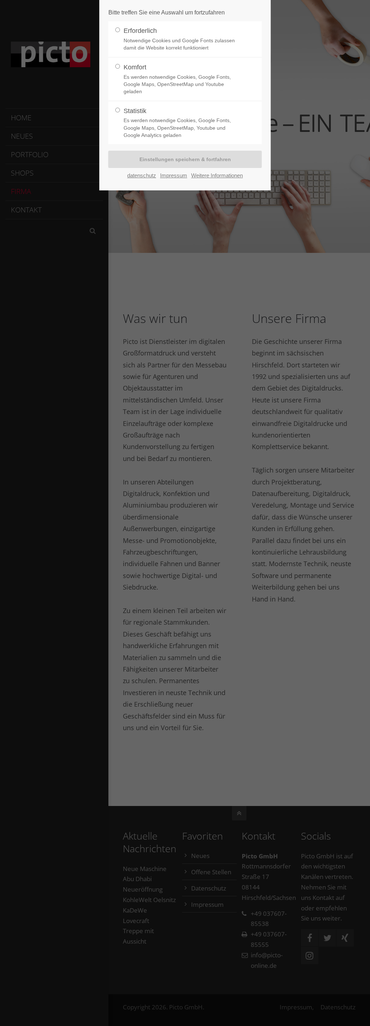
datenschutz (141, 175)
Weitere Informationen (217, 175)
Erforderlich (179, 39)
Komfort (177, 79)
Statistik (177, 122)
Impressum (173, 175)
